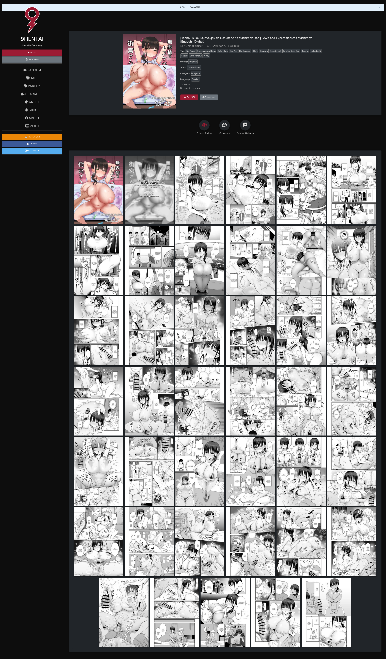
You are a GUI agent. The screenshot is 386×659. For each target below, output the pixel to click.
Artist (33, 102)
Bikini (255, 51)
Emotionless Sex (291, 51)
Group (33, 110)
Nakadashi (316, 51)
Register (33, 59)
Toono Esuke (193, 67)
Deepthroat (275, 51)
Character (34, 94)
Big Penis (190, 51)
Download (209, 97)
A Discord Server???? (190, 7)
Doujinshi (195, 73)
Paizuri (184, 55)
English (195, 79)
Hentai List (33, 136)
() (191, 97)
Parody (33, 86)
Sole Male (223, 51)
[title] (98, 189)
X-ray (206, 55)
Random (34, 70)
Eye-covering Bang (206, 51)
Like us (33, 143)
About (33, 118)
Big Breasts (244, 51)
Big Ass (233, 51)
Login (33, 52)
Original (193, 61)
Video (34, 126)
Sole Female (196, 55)
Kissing (305, 51)
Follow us (33, 150)
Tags (34, 78)
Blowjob (264, 51)
